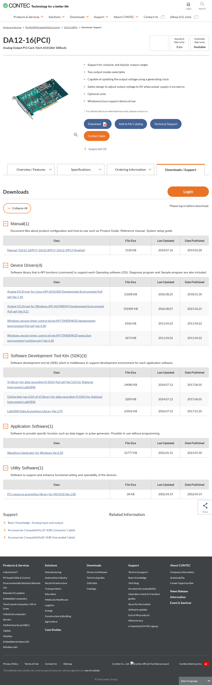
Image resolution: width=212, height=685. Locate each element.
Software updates (137, 609)
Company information (182, 572)
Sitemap (67, 663)
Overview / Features (31, 169)
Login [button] (190, 6)
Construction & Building (58, 616)
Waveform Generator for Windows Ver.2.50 (35, 452)
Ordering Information (130, 169)
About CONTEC (180, 565)
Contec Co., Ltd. (121, 663)
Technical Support (165, 124)
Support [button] (101, 17)
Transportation (53, 588)
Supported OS (97, 149)
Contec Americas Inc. (191, 663)
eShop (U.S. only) (181, 17)
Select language (189, 681)
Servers (7, 619)
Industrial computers (14, 614)
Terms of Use (32, 663)
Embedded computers (15, 598)
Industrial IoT (10, 572)
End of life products (138, 615)
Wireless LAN (10, 647)
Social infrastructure (56, 583)
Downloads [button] (79, 17)
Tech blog (133, 583)
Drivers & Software (97, 572)
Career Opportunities (182, 583)
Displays (7, 636)
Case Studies (53, 629)
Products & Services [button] (28, 17)
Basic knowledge (137, 577)
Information (178, 597)
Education (50, 594)
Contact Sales (96, 136)
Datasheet (94, 124)
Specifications (81, 169)
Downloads (94, 565)
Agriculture (51, 621)
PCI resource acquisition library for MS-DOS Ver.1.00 (41, 494)
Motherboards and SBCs (16, 625)
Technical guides (96, 577)
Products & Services (16, 565)
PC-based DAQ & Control (16, 577)
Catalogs (91, 588)
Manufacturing (53, 572)
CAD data (92, 583)
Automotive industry (56, 577)
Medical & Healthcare (56, 599)
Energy (49, 610)
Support (133, 565)
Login (188, 191)
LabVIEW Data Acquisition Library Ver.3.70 (35, 411)
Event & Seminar (181, 602)
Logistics (49, 605)
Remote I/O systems (14, 593)
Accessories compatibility (142, 588)
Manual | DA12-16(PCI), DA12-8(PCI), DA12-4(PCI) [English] (46, 250)
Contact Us (151, 17)
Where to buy (135, 620)
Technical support (138, 572)
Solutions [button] (57, 17)
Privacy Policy (10, 663)
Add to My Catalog (131, 124)
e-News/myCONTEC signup (143, 626)
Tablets (7, 630)
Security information (139, 604)
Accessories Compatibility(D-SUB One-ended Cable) (41, 537)
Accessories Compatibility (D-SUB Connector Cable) (41, 530)
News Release (179, 591)
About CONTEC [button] (126, 17)
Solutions (51, 565)
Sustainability (177, 577)
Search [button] (204, 6)
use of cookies (92, 670)
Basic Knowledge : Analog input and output (35, 522)
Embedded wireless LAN (16, 641)
